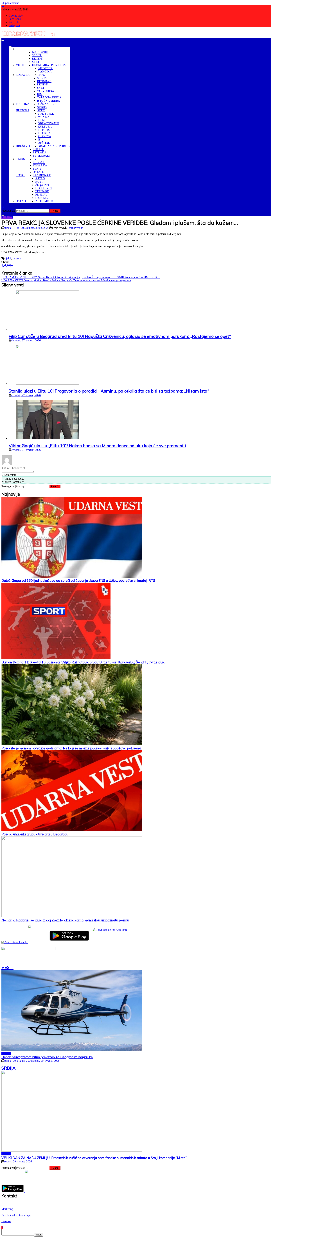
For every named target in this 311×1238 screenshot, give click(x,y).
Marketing (7, 1208)
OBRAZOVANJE (48, 123)
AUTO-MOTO (44, 201)
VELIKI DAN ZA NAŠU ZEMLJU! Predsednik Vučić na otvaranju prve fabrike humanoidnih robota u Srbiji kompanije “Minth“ (94, 1158)
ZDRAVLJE (23, 74)
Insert (39, 1234)
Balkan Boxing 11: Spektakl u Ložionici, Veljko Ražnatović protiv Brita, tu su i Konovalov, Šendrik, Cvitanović (83, 662)
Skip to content (10, 2)
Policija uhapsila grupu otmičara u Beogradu (34, 834)
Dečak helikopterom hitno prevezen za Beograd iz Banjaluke (47, 1057)
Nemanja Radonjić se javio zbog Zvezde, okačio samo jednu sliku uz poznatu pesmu (65, 920)
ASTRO (40, 178)
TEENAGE (42, 191)
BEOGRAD (44, 81)
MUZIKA (43, 116)
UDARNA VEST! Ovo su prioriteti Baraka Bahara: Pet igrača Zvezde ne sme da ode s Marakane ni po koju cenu (66, 280)
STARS (20, 158)
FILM (41, 120)
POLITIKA (22, 103)
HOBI (38, 181)
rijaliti (7, 258)
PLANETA (44, 136)
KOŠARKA (40, 165)
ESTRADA (39, 152)
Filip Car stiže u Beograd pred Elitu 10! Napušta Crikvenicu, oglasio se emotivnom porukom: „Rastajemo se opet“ (120, 336)
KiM (39, 94)
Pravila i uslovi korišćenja (16, 1215)
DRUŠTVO (23, 146)
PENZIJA (41, 194)
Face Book (15, 18)
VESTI (20, 65)
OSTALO (38, 171)
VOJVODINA (45, 90)
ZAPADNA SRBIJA (49, 97)
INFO (41, 74)
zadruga (16, 258)
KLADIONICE (42, 175)
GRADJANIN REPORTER (54, 146)
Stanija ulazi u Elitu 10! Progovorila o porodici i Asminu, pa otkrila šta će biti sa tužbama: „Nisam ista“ (109, 391)
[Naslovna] (17, 48)
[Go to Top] (2, 1227)
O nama (6, 1221)
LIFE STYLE (46, 113)
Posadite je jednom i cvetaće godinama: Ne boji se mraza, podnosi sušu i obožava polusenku (71, 748)
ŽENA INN (42, 184)
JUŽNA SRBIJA (47, 103)
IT (39, 139)
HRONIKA (22, 110)
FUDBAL (39, 162)
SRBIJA (37, 55)
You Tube (14, 22)
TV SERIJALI (41, 155)
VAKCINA (45, 71)
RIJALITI (38, 149)
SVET (35, 61)
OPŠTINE (44, 142)
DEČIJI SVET (43, 188)
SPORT (20, 175)
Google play (16, 15)
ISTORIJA (44, 133)
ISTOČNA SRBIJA (48, 100)
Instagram (14, 25)
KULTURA (45, 126)
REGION (37, 58)
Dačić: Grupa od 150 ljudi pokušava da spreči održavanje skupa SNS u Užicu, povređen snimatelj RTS (78, 580)
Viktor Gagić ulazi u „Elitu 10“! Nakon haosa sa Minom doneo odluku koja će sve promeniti (97, 445)
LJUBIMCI (42, 197)
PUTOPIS (44, 129)
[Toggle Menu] (10, 46)
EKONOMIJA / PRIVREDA (49, 65)
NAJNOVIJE (40, 52)
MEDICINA (45, 68)
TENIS (37, 168)
